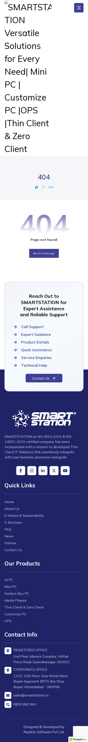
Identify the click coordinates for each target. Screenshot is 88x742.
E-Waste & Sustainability (24, 515)
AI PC (8, 580)
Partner (10, 543)
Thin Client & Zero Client (24, 607)
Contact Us (13, 550)
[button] (79, 7)
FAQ (7, 529)
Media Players (15, 600)
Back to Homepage (44, 253)
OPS (8, 621)
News (9, 536)
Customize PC (15, 614)
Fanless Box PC (16, 593)
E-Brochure (13, 522)
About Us (11, 508)
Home (9, 502)
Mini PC (10, 586)
